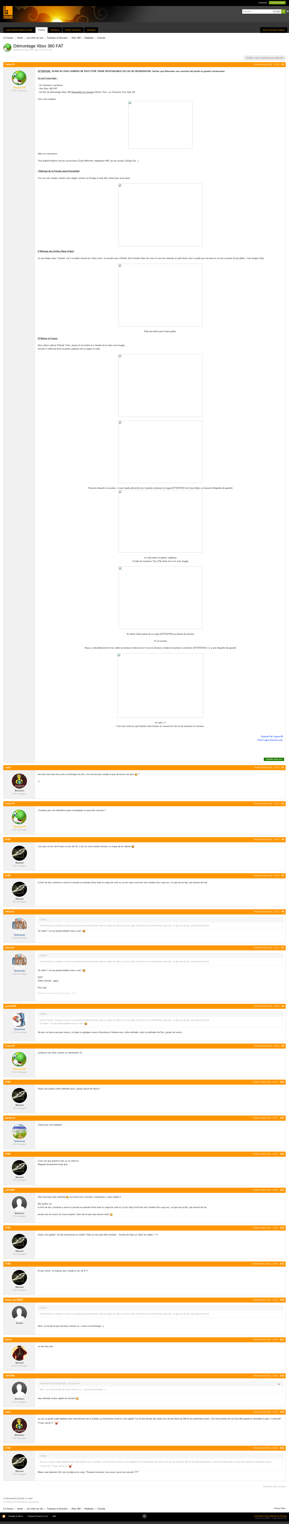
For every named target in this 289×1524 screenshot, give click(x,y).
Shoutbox (91, 30)
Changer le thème (15, 1516)
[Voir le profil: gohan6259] (19, 1019)
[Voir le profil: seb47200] (19, 1203)
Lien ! (56, 980)
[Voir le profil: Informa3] (19, 925)
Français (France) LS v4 (38, 1516)
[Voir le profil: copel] (19, 781)
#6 (282, 911)
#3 (282, 803)
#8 (282, 1006)
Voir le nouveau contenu (274, 30)
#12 (282, 1153)
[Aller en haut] (144, 1516)
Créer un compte (277, 3)
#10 (282, 1081)
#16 (282, 1299)
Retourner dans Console (274, 1486)
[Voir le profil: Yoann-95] (19, 78)
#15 (282, 1263)
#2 (282, 767)
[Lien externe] (160, 451)
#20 (282, 1448)
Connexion (262, 3)
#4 (282, 839)
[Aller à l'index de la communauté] (8, 12)
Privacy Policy (280, 1508)
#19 (282, 1411)
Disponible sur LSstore (82, 92)
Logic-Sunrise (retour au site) (19, 30)
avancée (287, 11)
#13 (282, 1190)
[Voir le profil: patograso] (19, 1131)
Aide (54, 1516)
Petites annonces (73, 30)
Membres (55, 30)
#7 (282, 947)
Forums (41, 30)
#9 (282, 1045)
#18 (282, 1375)
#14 (282, 1227)
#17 (282, 1339)
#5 (282, 875)
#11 (282, 1117)
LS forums (8, 1508)
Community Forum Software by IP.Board (270, 1516)
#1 (282, 64)
